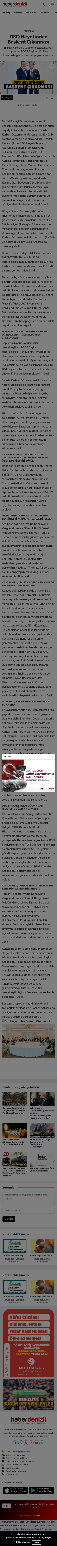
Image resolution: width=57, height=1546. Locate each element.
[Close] (52, 756)
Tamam (36, 1542)
